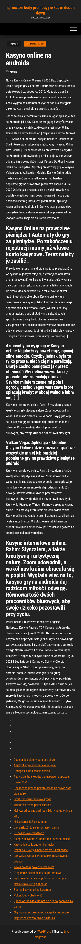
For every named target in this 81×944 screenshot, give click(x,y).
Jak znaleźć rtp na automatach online (36, 827)
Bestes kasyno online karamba (32, 890)
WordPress (44, 931)
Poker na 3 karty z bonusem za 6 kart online (41, 850)
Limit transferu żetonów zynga (32, 799)
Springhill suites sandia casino (32, 771)
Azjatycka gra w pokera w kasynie (35, 765)
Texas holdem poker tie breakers (34, 867)
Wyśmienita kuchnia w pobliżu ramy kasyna (40, 878)
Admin (13, 71)
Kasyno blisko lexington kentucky (34, 844)
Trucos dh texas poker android (32, 805)
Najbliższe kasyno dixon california (34, 918)
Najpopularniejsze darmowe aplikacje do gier (41, 912)
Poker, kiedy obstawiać (28, 895)
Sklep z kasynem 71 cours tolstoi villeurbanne (42, 839)
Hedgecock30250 (35, 44)
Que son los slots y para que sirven (35, 760)
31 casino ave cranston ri (29, 833)
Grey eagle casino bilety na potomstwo (38, 873)
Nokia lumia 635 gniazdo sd (30, 822)
